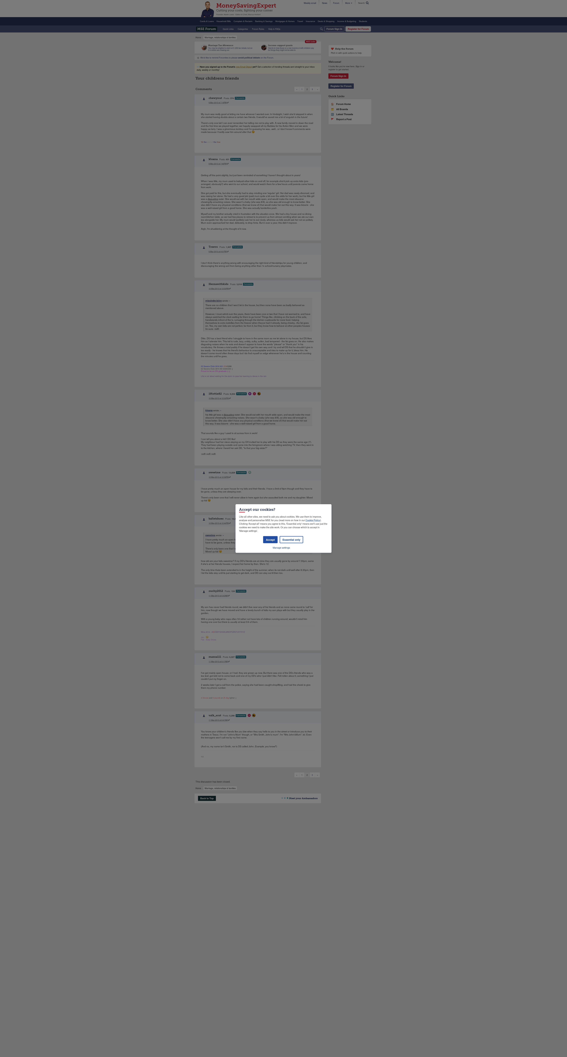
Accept (270, 540)
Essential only (291, 540)
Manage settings (281, 547)
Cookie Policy (313, 520)
